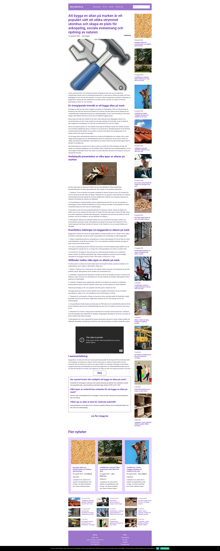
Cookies (111, 7)
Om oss (104, 7)
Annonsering (97, 7)
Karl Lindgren (142, 474)
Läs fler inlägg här (99, 416)
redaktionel (127, 35)
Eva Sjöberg (88, 474)
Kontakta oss (119, 7)
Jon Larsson (85, 36)
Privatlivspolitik (165, 548)
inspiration (76, 477)
